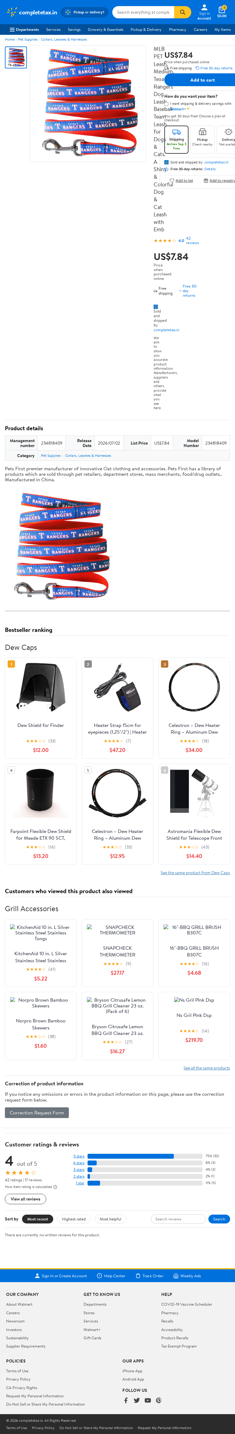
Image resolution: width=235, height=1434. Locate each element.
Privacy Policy (18, 1379)
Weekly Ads (191, 1275)
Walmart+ (92, 1329)
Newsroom (15, 1321)
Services (53, 29)
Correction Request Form (37, 1112)
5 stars (78, 1156)
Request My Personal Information (35, 1396)
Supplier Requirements (25, 1346)
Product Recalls (174, 1337)
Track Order (153, 1275)
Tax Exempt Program (179, 1346)
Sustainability (17, 1337)
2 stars (78, 1176)
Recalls (167, 1321)
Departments (27, 29)
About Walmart (19, 1304)
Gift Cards (92, 1337)
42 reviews (192, 240)
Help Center (114, 1275)
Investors (14, 1329)
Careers (200, 29)
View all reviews (25, 1199)
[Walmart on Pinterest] (158, 1401)
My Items (222, 29)
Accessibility (172, 1329)
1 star (80, 1183)
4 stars (78, 1163)
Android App (133, 1379)
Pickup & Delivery (146, 29)
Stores (89, 1312)
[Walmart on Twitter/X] (136, 1401)
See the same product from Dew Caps (195, 872)
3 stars (78, 1169)
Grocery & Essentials (105, 29)
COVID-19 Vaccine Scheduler (186, 1304)
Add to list (184, 180)
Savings (74, 29)
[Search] (182, 12)
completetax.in (166, 329)
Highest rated (74, 1219)
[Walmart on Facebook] (125, 1401)
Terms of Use (17, 1370)
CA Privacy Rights (21, 1387)
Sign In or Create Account (64, 1275)
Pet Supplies (28, 39)
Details (210, 169)
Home (10, 39)
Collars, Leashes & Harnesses (64, 39)
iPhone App (132, 1370)
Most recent (37, 1219)
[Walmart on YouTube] (147, 1401)
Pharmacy (177, 29)
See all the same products (207, 1068)
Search (219, 1219)
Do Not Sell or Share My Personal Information (45, 1404)
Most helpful (110, 1219)
